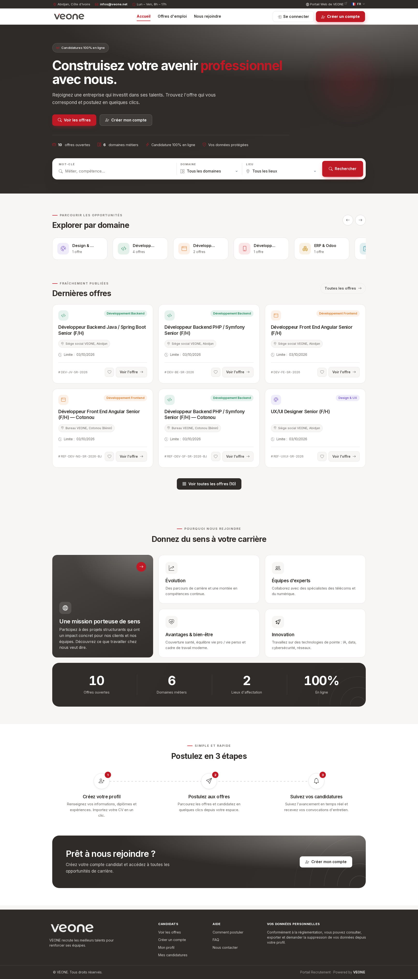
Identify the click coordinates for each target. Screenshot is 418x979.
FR (356, 4)
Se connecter (296, 16)
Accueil (143, 16)
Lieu (249, 164)
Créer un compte (343, 16)
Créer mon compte (129, 120)
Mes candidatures (172, 955)
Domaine (188, 164)
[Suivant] (360, 220)
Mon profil (166, 947)
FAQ (216, 940)
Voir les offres (77, 120)
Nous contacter (225, 947)
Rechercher (346, 168)
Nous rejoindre (207, 16)
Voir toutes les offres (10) (212, 484)
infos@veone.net (113, 4)
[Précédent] (348, 220)
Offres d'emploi (172, 16)
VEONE (359, 972)
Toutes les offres (340, 288)
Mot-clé (67, 164)
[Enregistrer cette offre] (109, 372)
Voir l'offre (129, 372)
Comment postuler (228, 932)
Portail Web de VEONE (327, 4)
